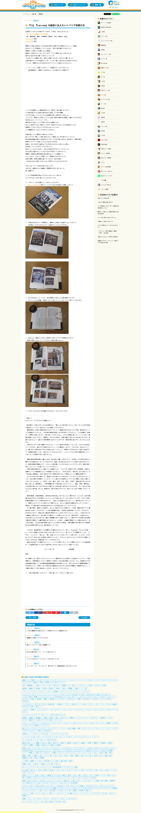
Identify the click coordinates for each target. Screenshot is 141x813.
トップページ (26, 14)
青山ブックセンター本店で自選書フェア (39, 645)
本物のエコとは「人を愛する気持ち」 (108, 237)
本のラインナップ (79, 5)
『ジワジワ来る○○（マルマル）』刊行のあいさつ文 (43, 659)
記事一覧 (98, 5)
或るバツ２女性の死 (103, 198)
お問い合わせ (114, 7)
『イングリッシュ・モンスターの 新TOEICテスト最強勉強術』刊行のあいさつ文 (51, 666)
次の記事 (84, 617)
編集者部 (41, 14)
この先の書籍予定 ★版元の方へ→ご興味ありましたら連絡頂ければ (47, 631)
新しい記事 (32, 617)
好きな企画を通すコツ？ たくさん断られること (41, 652)
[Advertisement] (22, 812)
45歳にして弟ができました (105, 221)
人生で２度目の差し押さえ (105, 202)
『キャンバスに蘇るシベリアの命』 (36, 34)
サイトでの (29, 39)
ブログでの (29, 41)
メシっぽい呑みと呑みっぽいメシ (107, 217)
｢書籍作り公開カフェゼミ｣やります (37, 638)
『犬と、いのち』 (32, 185)
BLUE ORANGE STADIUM (66, 810)
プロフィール (58, 5)
